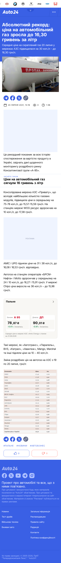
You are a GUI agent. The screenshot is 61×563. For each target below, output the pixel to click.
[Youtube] (18, 475)
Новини (5, 511)
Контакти (34, 532)
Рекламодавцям (38, 517)
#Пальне (9, 446)
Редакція (34, 527)
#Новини (21, 446)
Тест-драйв (7, 517)
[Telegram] (25, 475)
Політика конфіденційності (42, 538)
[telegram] (6, 98)
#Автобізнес (37, 446)
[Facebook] (4, 475)
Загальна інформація (40, 511)
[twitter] (19, 98)
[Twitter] (11, 475)
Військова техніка (10, 522)
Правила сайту (37, 522)
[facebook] (12, 98)
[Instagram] (31, 475)
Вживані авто (8, 527)
